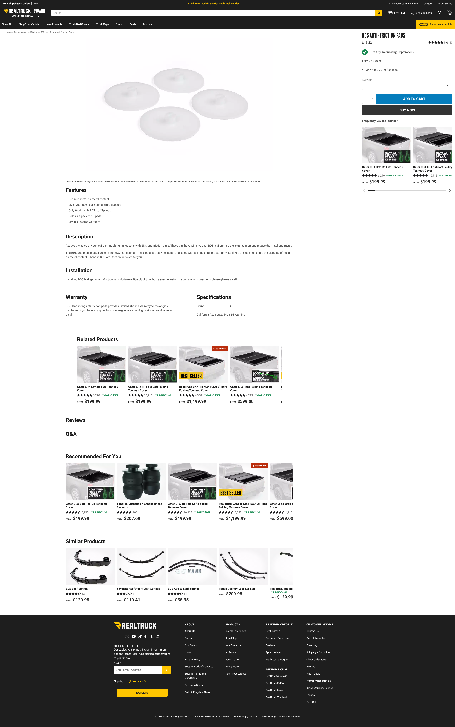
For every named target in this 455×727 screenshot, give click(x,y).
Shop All (7, 24)
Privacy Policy (192, 659)
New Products (54, 24)
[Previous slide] (364, 190)
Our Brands (191, 645)
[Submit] (166, 670)
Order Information (316, 638)
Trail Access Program (277, 659)
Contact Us (312, 631)
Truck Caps (102, 24)
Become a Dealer (194, 685)
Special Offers (233, 659)
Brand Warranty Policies (319, 687)
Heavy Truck (232, 666)
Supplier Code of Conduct (199, 666)
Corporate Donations (277, 638)
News (188, 652)
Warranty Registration (318, 680)
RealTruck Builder (229, 3)
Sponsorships (273, 652)
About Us (190, 631)
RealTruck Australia (276, 676)
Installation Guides (235, 631)
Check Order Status (317, 659)
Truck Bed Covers (79, 24)
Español (310, 695)
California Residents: (221, 314)
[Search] (378, 13)
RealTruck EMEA (275, 683)
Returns (310, 666)
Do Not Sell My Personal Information (211, 716)
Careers (189, 638)
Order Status (445, 3)
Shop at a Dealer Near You (403, 3)
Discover (148, 24)
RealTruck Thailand (276, 697)
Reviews (270, 645)
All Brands (231, 652)
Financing (311, 645)
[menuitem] (7, 24)
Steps (119, 24)
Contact (428, 3)
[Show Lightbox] (179, 104)
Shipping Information (318, 652)
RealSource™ (273, 631)
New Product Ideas (235, 673)
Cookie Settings (268, 716)
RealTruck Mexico (275, 690)
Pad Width (367, 80)
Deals (133, 24)
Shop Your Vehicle (29, 24)
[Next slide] (450, 190)
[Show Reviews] (440, 42)
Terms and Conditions (289, 716)
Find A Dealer (313, 673)
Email (117, 663)
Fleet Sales (312, 702)
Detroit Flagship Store (197, 692)
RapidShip (231, 638)
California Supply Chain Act (245, 716)
